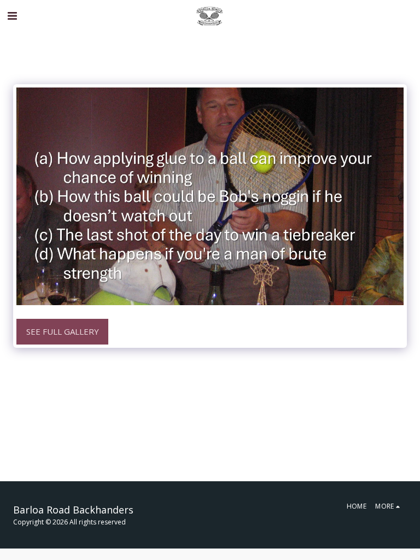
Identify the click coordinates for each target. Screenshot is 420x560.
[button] (12, 15)
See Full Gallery (62, 331)
